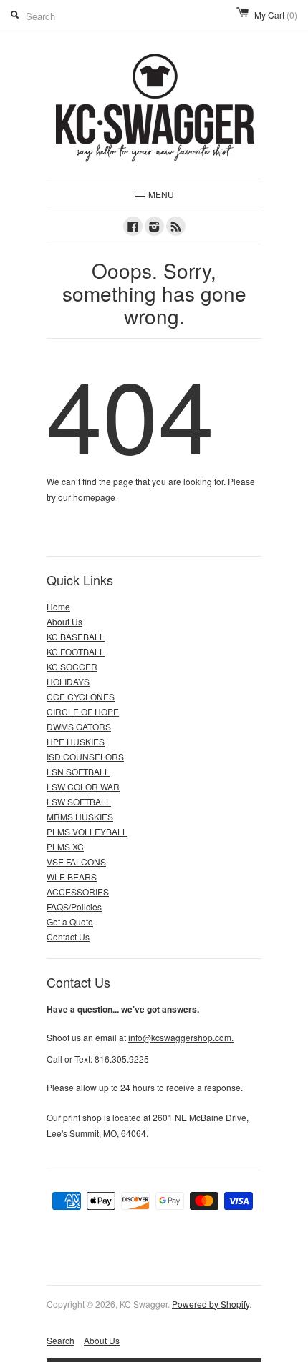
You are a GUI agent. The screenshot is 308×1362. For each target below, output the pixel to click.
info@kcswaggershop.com (181, 1037)
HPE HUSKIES (76, 741)
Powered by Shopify (210, 1304)
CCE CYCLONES (81, 696)
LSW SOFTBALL (79, 801)
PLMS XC (65, 846)
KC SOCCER (72, 666)
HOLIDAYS (68, 681)
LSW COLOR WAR (83, 786)
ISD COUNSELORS (85, 756)
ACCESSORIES (78, 891)
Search (60, 1340)
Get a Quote (70, 921)
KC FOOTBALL (76, 651)
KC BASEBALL (76, 636)
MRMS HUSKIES (80, 816)
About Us (64, 621)
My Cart (275, 15)
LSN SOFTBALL (78, 771)
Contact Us (68, 936)
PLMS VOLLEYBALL (87, 831)
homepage (94, 497)
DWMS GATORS (79, 726)
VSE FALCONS (76, 861)
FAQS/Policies (74, 906)
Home (58, 606)
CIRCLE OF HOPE (83, 711)
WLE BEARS (72, 876)
